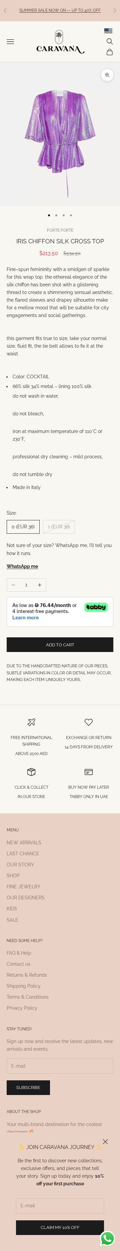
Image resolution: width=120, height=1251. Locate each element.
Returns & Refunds (27, 975)
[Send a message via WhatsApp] (107, 1238)
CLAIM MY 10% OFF (60, 1227)
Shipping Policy (24, 986)
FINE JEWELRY (23, 886)
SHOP (13, 875)
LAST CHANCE (23, 853)
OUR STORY (20, 864)
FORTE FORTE (60, 230)
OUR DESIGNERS (26, 897)
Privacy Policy (22, 1008)
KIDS (12, 908)
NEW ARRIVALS (24, 842)
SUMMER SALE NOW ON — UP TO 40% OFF (60, 10)
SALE (12, 920)
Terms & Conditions (28, 997)
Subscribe (28, 1087)
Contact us (18, 964)
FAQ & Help (19, 953)
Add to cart (60, 644)
